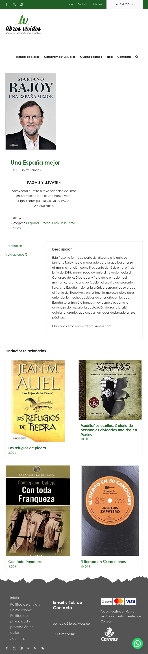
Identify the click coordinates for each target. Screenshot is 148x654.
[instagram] (21, 648)
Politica (16, 228)
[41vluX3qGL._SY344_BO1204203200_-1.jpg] (38, 111)
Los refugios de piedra (27, 448)
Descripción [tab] (13, 246)
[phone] (43, 648)
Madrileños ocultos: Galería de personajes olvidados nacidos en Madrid (108, 429)
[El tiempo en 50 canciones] (110, 510)
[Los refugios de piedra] (38, 401)
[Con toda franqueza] (38, 510)
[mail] (36, 648)
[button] (136, 57)
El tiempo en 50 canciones (103, 562)
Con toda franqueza (25, 562)
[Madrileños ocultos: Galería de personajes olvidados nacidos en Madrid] (110, 390)
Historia (45, 223)
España (33, 223)
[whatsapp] (29, 648)
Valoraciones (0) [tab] (17, 254)
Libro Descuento (63, 223)
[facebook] (7, 648)
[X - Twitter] (14, 648)
